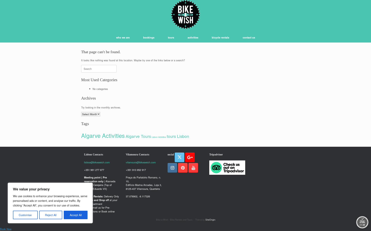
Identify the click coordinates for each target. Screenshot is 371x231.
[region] (50, 203)
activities (193, 37)
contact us (249, 37)
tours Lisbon (178, 136)
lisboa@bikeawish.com (97, 162)
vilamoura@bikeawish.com (141, 162)
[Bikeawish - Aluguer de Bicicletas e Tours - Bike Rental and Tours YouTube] (193, 168)
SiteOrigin (210, 219)
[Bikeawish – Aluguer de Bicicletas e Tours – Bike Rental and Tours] (185, 14)
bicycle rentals (220, 37)
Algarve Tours (138, 136)
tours (171, 37)
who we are (123, 37)
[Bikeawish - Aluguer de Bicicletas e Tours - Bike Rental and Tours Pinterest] (183, 168)
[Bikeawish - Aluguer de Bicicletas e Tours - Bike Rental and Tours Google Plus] (190, 157)
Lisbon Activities (159, 137)
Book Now (5, 229)
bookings (148, 37)
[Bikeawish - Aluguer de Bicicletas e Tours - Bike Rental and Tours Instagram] (172, 168)
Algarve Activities (103, 135)
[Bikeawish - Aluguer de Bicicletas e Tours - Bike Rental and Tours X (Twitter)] (179, 157)
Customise (25, 215)
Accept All (76, 215)
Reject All (50, 215)
